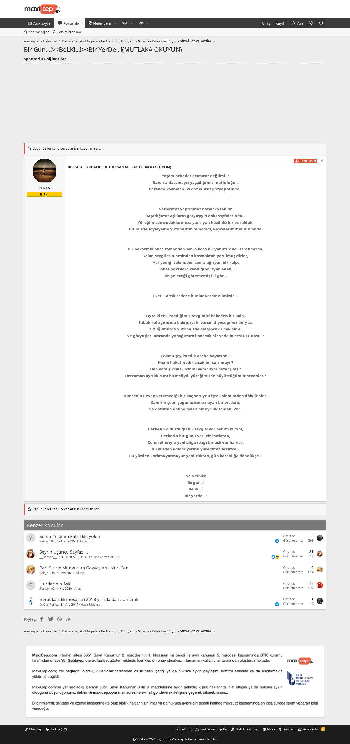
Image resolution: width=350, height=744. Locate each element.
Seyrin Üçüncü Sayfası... (63, 552)
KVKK (271, 729)
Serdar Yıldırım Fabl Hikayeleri (69, 536)
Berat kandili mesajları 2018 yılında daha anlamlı (88, 599)
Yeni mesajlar (39, 31)
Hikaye (82, 541)
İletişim (185, 729)
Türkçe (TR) (58, 729)
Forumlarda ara (69, 31)
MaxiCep (35, 729)
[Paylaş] (322, 161)
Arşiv (77, 588)
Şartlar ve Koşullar (214, 729)
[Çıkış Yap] (321, 23)
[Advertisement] (175, 101)
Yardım (289, 729)
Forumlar (72, 23)
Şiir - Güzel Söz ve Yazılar (96, 557)
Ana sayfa (41, 23)
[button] (115, 23)
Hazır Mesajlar (91, 604)
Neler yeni (102, 23)
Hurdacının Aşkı (55, 584)
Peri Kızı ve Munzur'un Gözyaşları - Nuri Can (84, 568)
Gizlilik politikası (247, 729)
